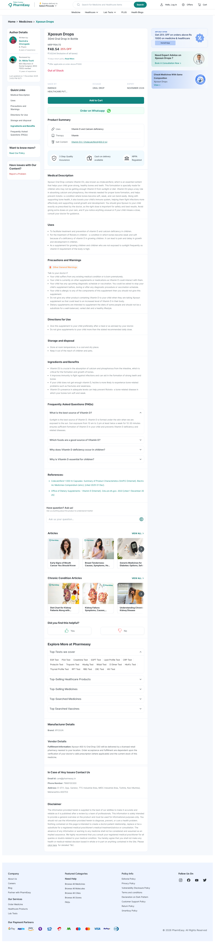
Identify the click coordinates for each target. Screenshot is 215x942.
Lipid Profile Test (112, 660)
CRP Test (127, 660)
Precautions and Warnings (18, 107)
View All (137, 533)
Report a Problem (17, 174)
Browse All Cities (73, 893)
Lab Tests (108, 12)
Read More (69, 59)
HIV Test (111, 669)
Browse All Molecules (75, 888)
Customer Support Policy (134, 901)
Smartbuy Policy (129, 910)
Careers (12, 883)
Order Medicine (15, 904)
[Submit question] (141, 519)
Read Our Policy (17, 153)
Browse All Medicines (75, 884)
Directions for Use (19, 115)
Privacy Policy (128, 883)
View (156, 85)
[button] (110, 4)
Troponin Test (72, 664)
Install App (165, 43)
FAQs (67, 902)
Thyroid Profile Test (59, 669)
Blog (10, 888)
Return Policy (128, 906)
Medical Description (20, 95)
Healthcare (90, 12)
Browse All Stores (73, 897)
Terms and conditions (132, 892)
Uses (13, 100)
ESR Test (54, 660)
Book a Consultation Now (167, 63)
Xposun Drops (45, 21)
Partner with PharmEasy (19, 892)
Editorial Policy (129, 879)
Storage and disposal (21, 120)
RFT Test (76, 669)
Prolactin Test (56, 664)
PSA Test (66, 660)
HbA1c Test (130, 664)
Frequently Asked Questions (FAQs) (19, 133)
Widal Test (101, 664)
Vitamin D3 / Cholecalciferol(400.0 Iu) (89, 142)
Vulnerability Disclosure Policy (136, 888)
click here (52, 845)
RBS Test (87, 669)
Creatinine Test (80, 660)
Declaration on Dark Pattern (135, 897)
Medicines (25, 21)
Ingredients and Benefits (23, 126)
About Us (12, 879)
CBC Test (99, 669)
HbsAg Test (87, 664)
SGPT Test (96, 660)
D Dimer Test (116, 664)
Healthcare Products (18, 909)
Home (12, 21)
